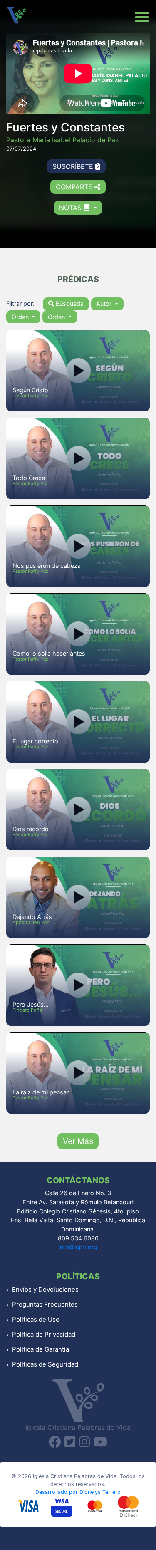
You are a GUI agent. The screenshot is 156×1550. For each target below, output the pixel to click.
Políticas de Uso (35, 1319)
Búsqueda (69, 303)
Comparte (75, 187)
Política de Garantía (40, 1349)
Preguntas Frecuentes (45, 1304)
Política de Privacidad (43, 1334)
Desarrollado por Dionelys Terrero (78, 1492)
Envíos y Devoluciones (45, 1289)
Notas (71, 207)
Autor (104, 303)
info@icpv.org (78, 1246)
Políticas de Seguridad (45, 1364)
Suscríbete (73, 166)
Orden (21, 316)
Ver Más (78, 1141)
